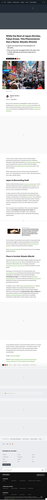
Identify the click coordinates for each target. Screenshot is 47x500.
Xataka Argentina (23, 488)
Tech (5, 2)
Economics (34, 364)
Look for (42, 470)
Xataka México (5, 488)
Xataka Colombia (14, 488)
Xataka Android (22, 480)
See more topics (6, 464)
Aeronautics (19, 456)
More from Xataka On (25, 227)
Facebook (45, 2)
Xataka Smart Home (32, 480)
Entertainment (33, 2)
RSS (13, 444)
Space (27, 2)
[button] (15, 95)
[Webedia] (6, 474)
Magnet (15, 364)
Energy (18, 454)
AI (32, 459)
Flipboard (17, 58)
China (18, 461)
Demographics (26, 364)
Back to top (39, 474)
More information (11, 498)
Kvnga (12, 355)
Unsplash (16, 355)
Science (22, 2)
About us (4, 494)
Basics (33, 456)
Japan (20, 364)
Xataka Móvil (13, 480)
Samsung (5, 461)
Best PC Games (26, 439)
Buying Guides (16, 2)
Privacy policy (14, 494)
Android (19, 459)
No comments (11, 58)
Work (33, 461)
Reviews (9, 2)
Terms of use (22, 494)
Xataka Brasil (30, 488)
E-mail (19, 58)
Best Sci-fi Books (34, 439)
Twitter (42, 2)
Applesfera (39, 480)
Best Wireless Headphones (16, 439)
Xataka (4, 480)
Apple (4, 459)
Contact (29, 494)
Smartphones (5, 456)
